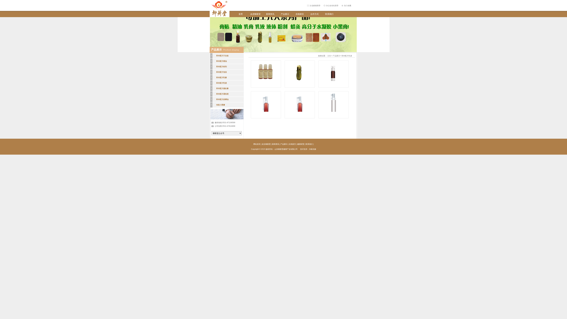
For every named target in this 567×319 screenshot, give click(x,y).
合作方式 (314, 14)
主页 (329, 56)
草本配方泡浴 (221, 72)
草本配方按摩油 (222, 99)
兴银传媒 (312, 149)
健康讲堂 (300, 144)
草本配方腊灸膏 (222, 88)
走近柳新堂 (266, 144)
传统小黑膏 (220, 105)
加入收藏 (347, 6)
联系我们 (329, 14)
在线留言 (300, 14)
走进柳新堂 (255, 14)
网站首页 (256, 144)
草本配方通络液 (222, 94)
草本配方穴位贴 (222, 56)
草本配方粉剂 (221, 67)
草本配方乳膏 (221, 78)
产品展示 (285, 14)
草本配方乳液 (221, 83)
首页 (241, 14)
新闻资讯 (270, 14)
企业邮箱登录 (315, 6)
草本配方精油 (221, 61)
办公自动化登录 (332, 6)
